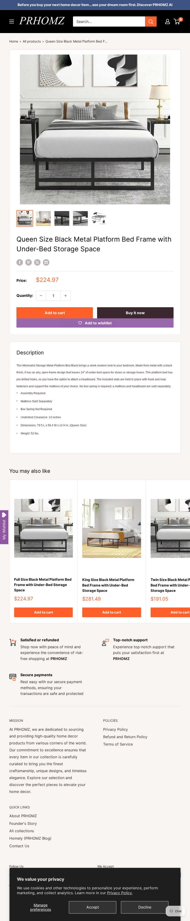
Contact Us (19, 846)
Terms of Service (118, 744)
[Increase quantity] (65, 296)
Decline (144, 907)
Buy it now (135, 312)
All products (32, 41)
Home (13, 41)
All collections (21, 831)
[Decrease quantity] (41, 296)
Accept (92, 907)
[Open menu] (11, 21)
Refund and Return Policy (125, 736)
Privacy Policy (115, 729)
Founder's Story (23, 823)
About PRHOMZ (23, 816)
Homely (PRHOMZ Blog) (30, 838)
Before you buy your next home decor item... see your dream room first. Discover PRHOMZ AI (95, 5)
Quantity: (24, 295)
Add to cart (55, 312)
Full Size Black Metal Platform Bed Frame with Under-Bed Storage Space (43, 585)
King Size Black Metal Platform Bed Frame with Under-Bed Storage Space (108, 585)
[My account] (167, 21)
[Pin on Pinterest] (28, 262)
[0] (177, 21)
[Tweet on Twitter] (37, 262)
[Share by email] (46, 262)
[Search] (151, 21)
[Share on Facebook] (19, 262)
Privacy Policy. (120, 892)
